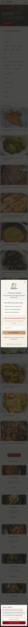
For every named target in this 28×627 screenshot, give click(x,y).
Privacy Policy (19, 615)
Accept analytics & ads (14, 622)
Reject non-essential (14, 619)
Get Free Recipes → (14, 332)
